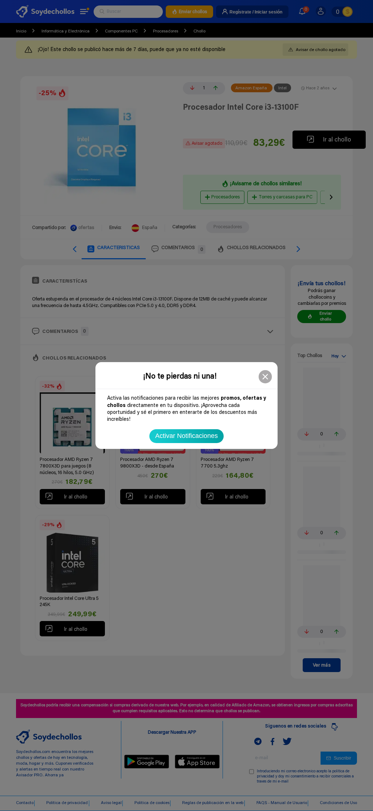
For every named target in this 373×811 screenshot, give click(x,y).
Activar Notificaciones (186, 435)
